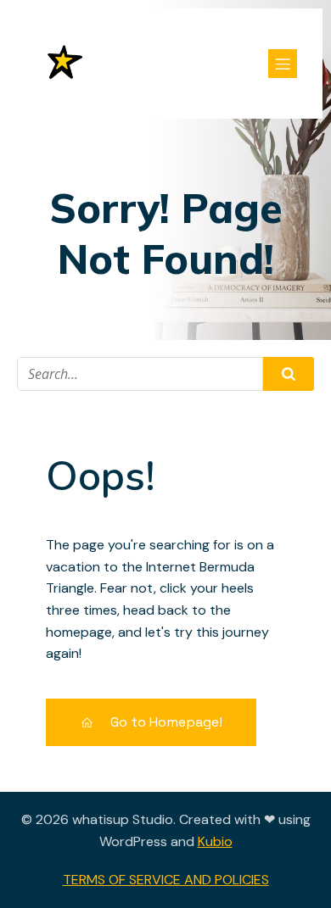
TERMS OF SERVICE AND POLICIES (166, 880)
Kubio (215, 841)
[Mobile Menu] (282, 63)
